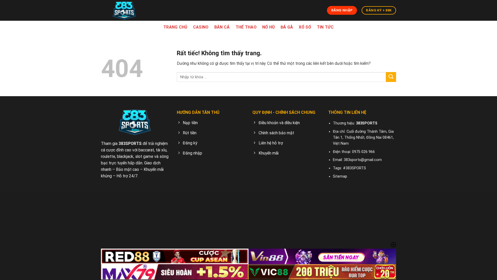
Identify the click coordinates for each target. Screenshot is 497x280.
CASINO (201, 27)
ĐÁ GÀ (287, 27)
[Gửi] (391, 77)
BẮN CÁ (222, 27)
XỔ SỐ (305, 27)
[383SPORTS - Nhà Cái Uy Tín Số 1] (124, 10)
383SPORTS (130, 143)
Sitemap (340, 176)
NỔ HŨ (268, 27)
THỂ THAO (246, 27)
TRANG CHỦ (175, 27)
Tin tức (325, 27)
